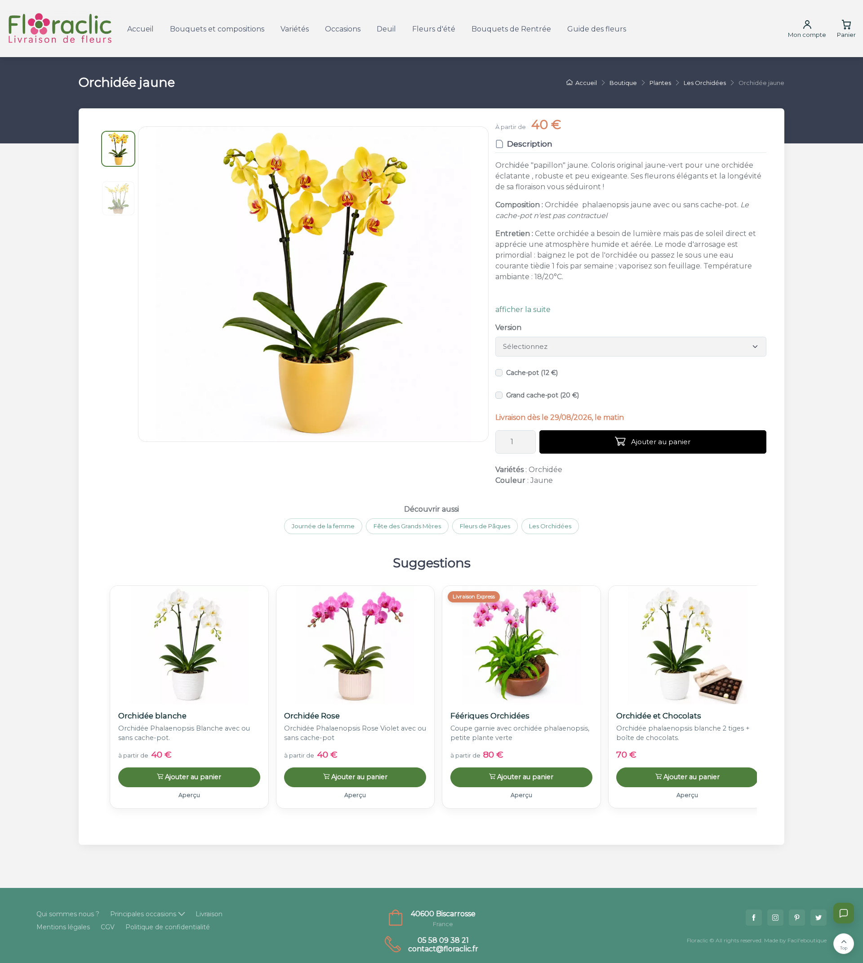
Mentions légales (63, 927)
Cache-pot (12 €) (532, 373)
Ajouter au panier (659, 441)
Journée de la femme (323, 526)
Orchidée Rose (312, 715)
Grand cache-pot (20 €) (542, 395)
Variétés (294, 29)
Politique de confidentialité (167, 927)
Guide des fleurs (596, 29)
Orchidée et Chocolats (658, 715)
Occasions (342, 29)
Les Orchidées (550, 526)
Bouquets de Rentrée (511, 29)
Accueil (140, 29)
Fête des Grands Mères (407, 526)
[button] (313, 284)
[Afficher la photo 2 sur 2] (118, 198)
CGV (108, 927)
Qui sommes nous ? (67, 914)
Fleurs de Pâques (485, 526)
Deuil (386, 29)
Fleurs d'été (433, 29)
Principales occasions (143, 914)
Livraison (209, 914)
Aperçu (189, 795)
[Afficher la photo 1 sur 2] (118, 149)
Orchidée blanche (152, 715)
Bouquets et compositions (217, 29)
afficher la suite (523, 309)
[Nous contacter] (843, 913)
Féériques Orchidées (489, 715)
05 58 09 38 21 (443, 940)
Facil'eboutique (807, 940)
